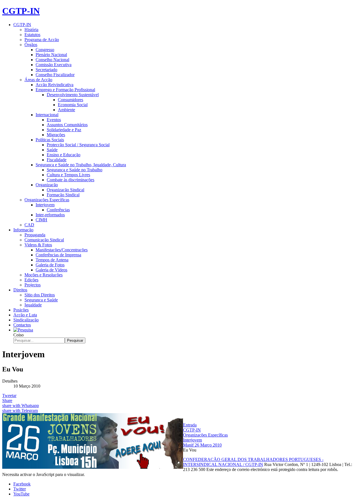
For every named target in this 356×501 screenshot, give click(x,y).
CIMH (41, 219)
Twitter (19, 489)
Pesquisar (75, 340)
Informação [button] (23, 229)
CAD (29, 224)
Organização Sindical (65, 189)
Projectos (32, 284)
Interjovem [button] (45, 204)
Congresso (45, 49)
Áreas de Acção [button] (38, 79)
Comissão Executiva (53, 64)
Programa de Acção (41, 39)
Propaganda (34, 234)
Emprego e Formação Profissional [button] (65, 89)
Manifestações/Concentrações (62, 249)
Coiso (18, 335)
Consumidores (70, 99)
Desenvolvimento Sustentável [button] (73, 94)
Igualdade (33, 304)
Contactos (22, 325)
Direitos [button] (20, 289)
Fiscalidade (56, 159)
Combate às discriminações (70, 179)
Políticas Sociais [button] (50, 139)
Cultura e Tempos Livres (68, 174)
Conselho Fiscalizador (55, 74)
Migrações (56, 134)
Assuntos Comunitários (67, 124)
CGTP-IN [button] (22, 24)
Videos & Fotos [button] (38, 244)
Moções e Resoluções (43, 274)
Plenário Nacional (51, 54)
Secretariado (46, 69)
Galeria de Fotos (50, 264)
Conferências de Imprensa (58, 254)
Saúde (52, 149)
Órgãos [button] (30, 44)
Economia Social (73, 104)
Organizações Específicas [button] (46, 199)
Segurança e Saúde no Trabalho (74, 169)
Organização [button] (47, 184)
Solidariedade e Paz (64, 129)
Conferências (58, 209)
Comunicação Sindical (44, 239)
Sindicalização (26, 320)
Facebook (22, 484)
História (31, 29)
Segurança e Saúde (41, 299)
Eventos (54, 119)
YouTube (21, 494)
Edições (31, 279)
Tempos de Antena (52, 259)
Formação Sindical (63, 194)
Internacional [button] (47, 114)
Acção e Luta (25, 314)
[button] (23, 330)
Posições (21, 309)
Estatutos (32, 34)
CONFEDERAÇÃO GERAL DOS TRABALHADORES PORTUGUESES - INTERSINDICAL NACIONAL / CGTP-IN (253, 462)
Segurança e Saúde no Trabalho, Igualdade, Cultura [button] (81, 164)
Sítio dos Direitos (39, 294)
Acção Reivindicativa (54, 84)
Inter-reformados (50, 214)
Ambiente (66, 109)
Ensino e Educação (63, 154)
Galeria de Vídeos (51, 269)
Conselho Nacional (52, 59)
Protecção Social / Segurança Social (78, 144)
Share (7, 400)
